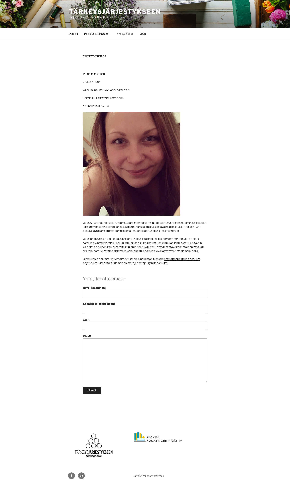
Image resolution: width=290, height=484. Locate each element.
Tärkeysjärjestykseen (115, 11)
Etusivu (73, 33)
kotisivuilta (160, 263)
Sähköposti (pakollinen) (99, 303)
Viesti (87, 336)
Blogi (142, 33)
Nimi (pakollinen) (94, 287)
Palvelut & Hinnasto (96, 33)
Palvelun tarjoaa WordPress (148, 475)
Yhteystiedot (125, 33)
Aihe (86, 320)
